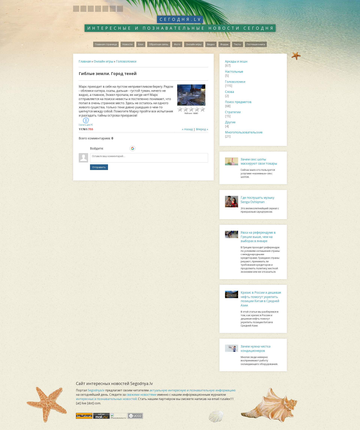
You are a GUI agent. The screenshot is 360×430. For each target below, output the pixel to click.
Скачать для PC (86, 124)
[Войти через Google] (132, 148)
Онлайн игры (103, 61)
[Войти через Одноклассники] (139, 148)
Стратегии (233, 112)
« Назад (187, 129)
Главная (85, 61)
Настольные (234, 71)
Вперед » (202, 129)
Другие (230, 122)
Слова (229, 92)
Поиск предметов (238, 102)
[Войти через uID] (107, 148)
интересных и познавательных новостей (106, 399)
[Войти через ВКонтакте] (113, 148)
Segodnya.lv (96, 390)
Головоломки (126, 61)
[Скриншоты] (191, 95)
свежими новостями (141, 394)
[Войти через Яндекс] (126, 148)
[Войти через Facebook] (120, 148)
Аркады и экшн (236, 61)
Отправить (99, 167)
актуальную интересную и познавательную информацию (192, 390)
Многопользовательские (243, 132)
